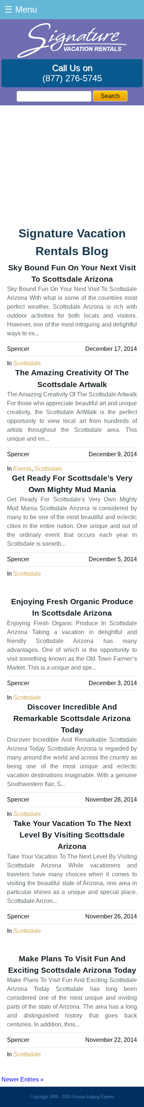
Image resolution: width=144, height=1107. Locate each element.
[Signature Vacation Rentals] (72, 56)
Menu (20, 9)
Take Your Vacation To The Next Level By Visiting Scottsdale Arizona (72, 834)
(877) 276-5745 (72, 78)
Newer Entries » (22, 1079)
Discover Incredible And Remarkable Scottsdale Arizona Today (72, 718)
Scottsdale (27, 363)
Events (22, 469)
